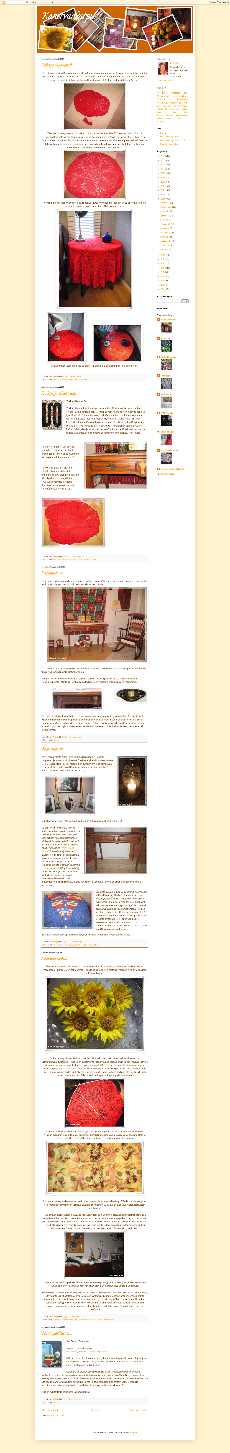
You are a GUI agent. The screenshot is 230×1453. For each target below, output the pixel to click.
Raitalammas (167, 338)
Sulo (179, 118)
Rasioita (88, 945)
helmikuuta (165, 245)
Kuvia (176, 106)
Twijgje (176, 63)
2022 (163, 160)
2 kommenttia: (75, 737)
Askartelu (161, 112)
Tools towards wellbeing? (172, 469)
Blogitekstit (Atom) (56, 1415)
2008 (163, 272)
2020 (163, 169)
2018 (163, 177)
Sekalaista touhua (54, 959)
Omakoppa (165, 375)
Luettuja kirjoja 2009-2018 (172, 140)
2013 (163, 199)
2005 (163, 285)
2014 (163, 194)
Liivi (177, 109)
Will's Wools (166, 394)
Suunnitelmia (175, 115)
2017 (163, 182)
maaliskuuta (166, 241)
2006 (163, 280)
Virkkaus (184, 96)
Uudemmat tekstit (50, 1410)
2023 (163, 156)
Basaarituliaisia (52, 749)
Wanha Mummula (168, 357)
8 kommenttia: (75, 376)
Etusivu (94, 1410)
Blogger (133, 1432)
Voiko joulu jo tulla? (56, 65)
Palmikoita (162, 109)
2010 (163, 263)
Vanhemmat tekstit (138, 1410)
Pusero (173, 102)
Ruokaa (93, 1320)
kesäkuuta (165, 228)
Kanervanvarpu (68, 17)
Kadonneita (171, 118)
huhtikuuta (165, 237)
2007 (163, 276)
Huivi (171, 109)
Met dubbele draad (169, 450)
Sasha (175, 112)
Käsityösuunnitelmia (169, 144)
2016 (163, 186)
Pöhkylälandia (167, 413)
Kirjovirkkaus (163, 115)
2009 (163, 268)
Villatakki (97, 945)
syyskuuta (165, 215)
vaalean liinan (69, 1068)
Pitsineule (84, 379)
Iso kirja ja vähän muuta (59, 394)
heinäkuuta (165, 224)
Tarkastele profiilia (165, 80)
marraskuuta (166, 207)
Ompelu (160, 118)
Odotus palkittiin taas (57, 1334)
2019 (163, 173)
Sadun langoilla (167, 431)
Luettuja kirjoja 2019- (170, 136)
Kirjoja (56, 559)
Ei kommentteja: (76, 556)
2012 (163, 255)
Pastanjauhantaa (168, 319)
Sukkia (180, 102)
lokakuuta (165, 211)
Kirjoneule (57, 945)
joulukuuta (165, 202)
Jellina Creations (168, 474)
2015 (163, 190)
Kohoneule (168, 106)
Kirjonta (185, 118)
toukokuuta (165, 232)
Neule (76, 379)
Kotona (56, 379)
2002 (163, 289)
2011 (163, 259)
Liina (71, 379)
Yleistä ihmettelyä (105, 1320)
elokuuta (164, 219)
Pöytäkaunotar (52, 573)
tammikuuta (165, 249)
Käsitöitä (64, 379)
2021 (163, 164)
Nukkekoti (161, 121)
